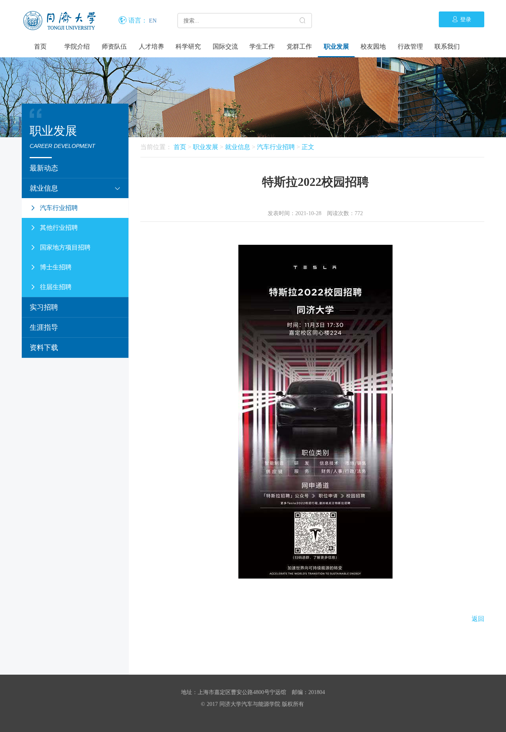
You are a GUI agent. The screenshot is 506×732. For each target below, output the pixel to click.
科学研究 (188, 46)
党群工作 (299, 46)
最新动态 (44, 168)
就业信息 (44, 188)
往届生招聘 (56, 287)
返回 (478, 618)
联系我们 (447, 46)
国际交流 (225, 46)
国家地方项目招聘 (65, 247)
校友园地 (373, 46)
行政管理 (410, 46)
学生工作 (262, 46)
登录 (465, 20)
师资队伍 (114, 46)
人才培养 (151, 46)
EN (153, 21)
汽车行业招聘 (59, 207)
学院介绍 (77, 46)
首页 (40, 46)
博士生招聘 (56, 267)
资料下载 (44, 348)
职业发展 (336, 46)
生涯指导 (44, 327)
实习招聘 (44, 307)
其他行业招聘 (59, 227)
